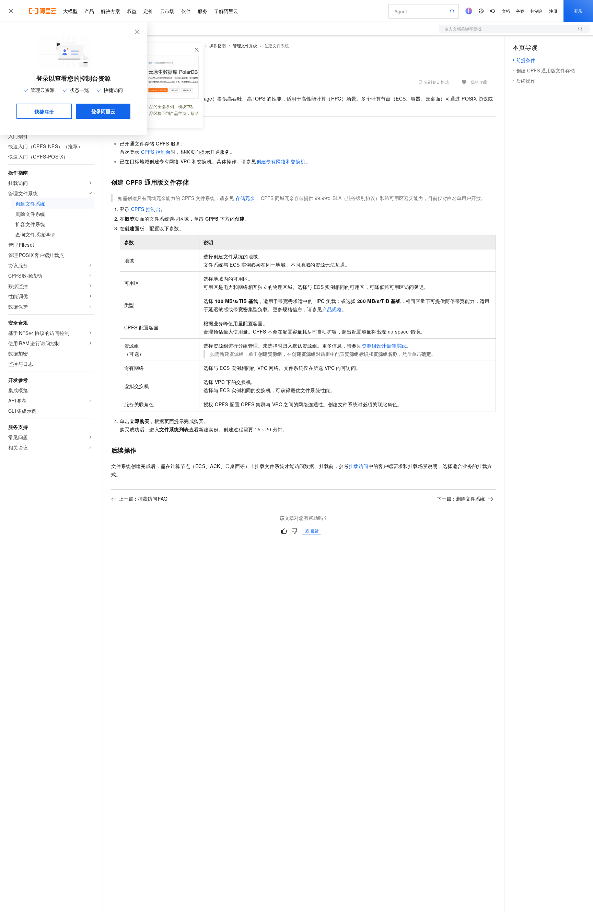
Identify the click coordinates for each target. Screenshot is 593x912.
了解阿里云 (226, 11)
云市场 (167, 11)
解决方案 (110, 11)
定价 (148, 11)
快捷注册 (44, 111)
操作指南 (217, 45)
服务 (202, 11)
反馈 (315, 531)
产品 (89, 11)
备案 (520, 11)
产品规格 (332, 309)
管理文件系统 (245, 45)
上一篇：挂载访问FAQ (143, 498)
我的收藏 (478, 82)
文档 (506, 11)
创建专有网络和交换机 (281, 161)
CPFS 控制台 (156, 151)
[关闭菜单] (11, 11)
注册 (553, 11)
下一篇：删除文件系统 (461, 498)
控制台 (537, 11)
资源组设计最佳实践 (384, 345)
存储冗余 (245, 198)
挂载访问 (359, 466)
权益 (132, 11)
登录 (578, 11)
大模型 (70, 11)
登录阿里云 (103, 111)
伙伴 (186, 11)
